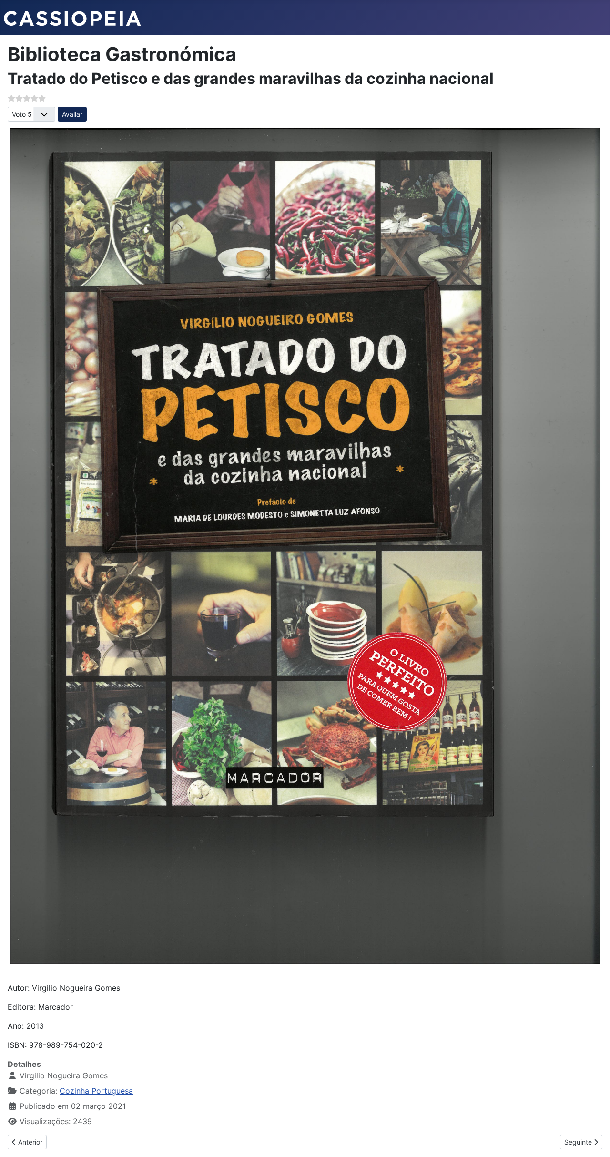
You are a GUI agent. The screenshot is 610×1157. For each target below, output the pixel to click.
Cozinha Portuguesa (96, 1091)
